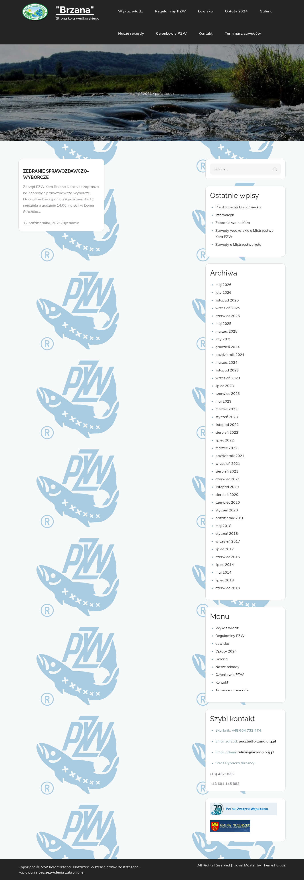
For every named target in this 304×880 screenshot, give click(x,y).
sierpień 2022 (226, 432)
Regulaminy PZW (170, 11)
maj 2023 (223, 401)
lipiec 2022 (224, 440)
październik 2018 (229, 518)
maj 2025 (223, 323)
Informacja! (224, 215)
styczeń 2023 (226, 417)
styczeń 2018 (226, 533)
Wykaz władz (130, 11)
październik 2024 (229, 354)
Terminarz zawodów (243, 33)
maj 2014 (223, 572)
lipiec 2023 (224, 385)
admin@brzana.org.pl (256, 752)
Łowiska (205, 11)
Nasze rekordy (131, 33)
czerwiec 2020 (227, 502)
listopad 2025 (227, 300)
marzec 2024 (226, 362)
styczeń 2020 (226, 510)
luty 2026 (223, 292)
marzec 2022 (226, 448)
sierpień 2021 (226, 471)
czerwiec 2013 (227, 588)
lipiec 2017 (224, 549)
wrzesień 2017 (227, 541)
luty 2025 (223, 339)
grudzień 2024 (227, 347)
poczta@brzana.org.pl (257, 741)
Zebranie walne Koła (232, 222)
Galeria (266, 11)
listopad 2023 (227, 370)
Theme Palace (274, 865)
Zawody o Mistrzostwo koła (238, 244)
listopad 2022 (227, 424)
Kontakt (206, 33)
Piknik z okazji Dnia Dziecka (238, 207)
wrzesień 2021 (227, 463)
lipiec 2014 (224, 564)
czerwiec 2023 (227, 393)
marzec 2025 (226, 331)
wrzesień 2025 (227, 308)
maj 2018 (223, 525)
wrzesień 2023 (227, 378)
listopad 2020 (227, 487)
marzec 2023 (226, 409)
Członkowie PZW (171, 33)
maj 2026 (223, 284)
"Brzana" (75, 9)
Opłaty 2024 (236, 11)
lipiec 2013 (224, 580)
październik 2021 (229, 455)
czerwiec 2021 (227, 479)
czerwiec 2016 (227, 557)
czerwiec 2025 (227, 315)
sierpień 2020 (226, 494)
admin (74, 223)
